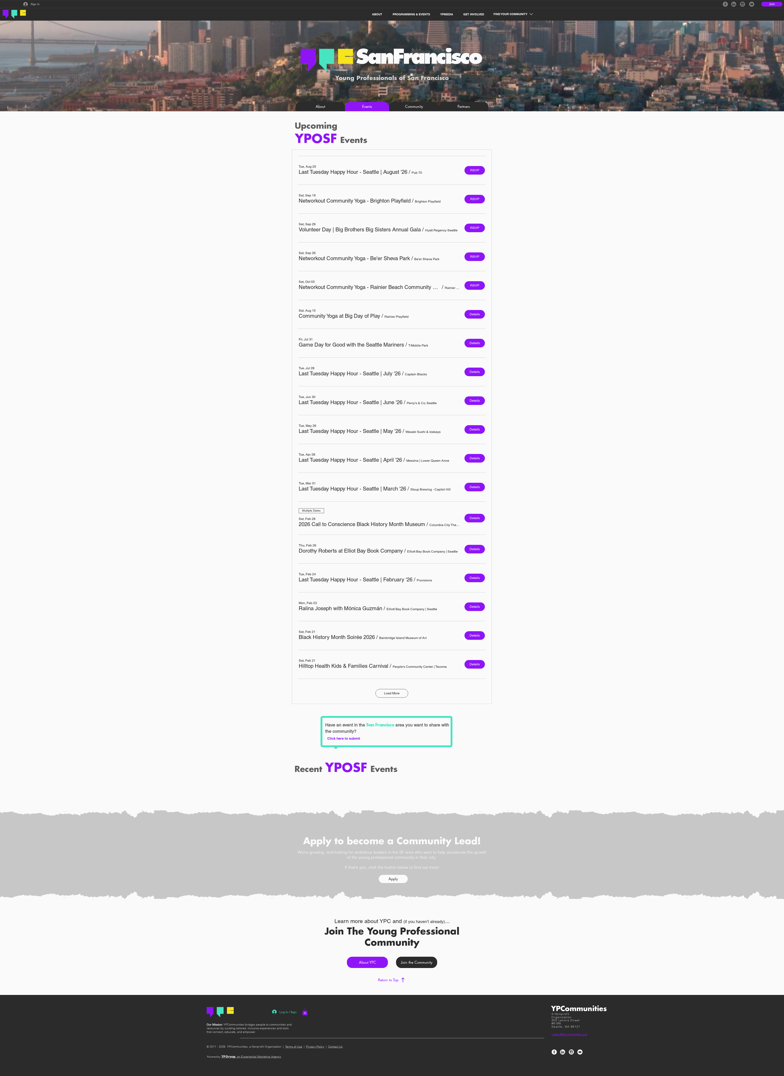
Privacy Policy (315, 1046)
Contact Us (335, 1046)
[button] (375, 14)
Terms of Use (293, 1046)
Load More (392, 693)
